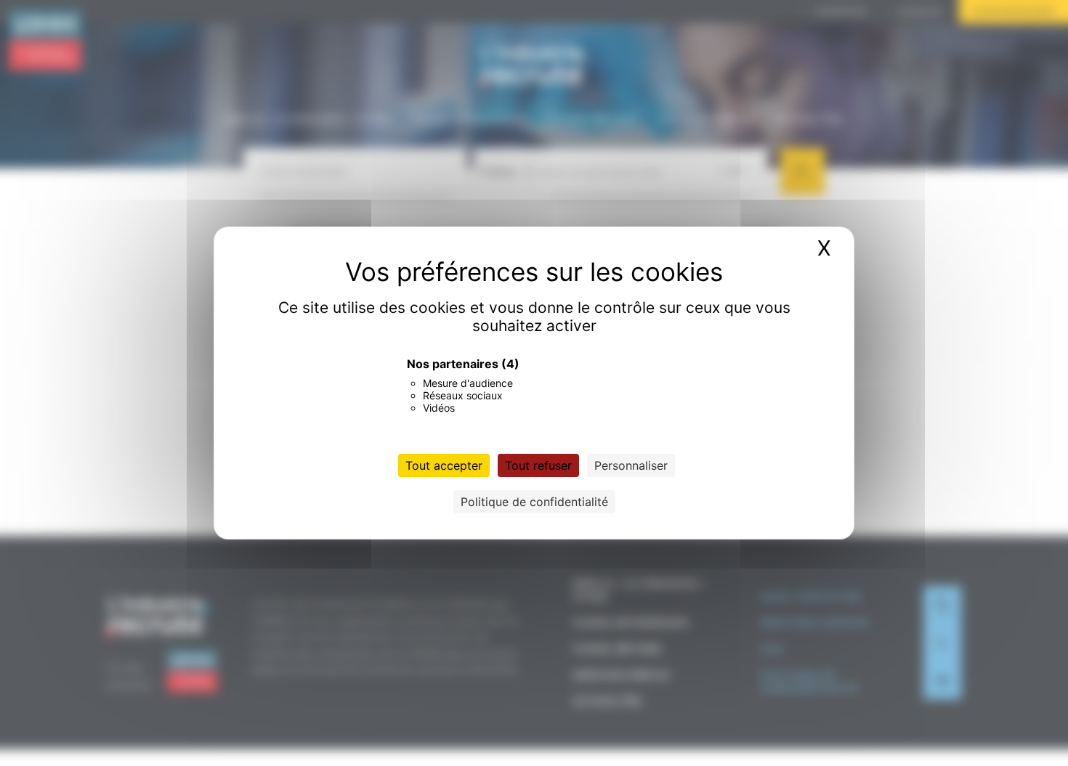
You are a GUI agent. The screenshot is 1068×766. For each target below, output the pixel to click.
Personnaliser (631, 465)
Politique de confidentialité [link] (534, 501)
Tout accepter (443, 465)
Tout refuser (538, 465)
